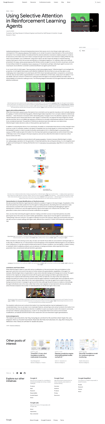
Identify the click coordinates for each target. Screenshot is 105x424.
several (21, 112)
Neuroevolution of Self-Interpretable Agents (39, 69)
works (26, 112)
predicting (25, 64)
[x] (13, 373)
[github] (24, 373)
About (68, 2)
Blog (62, 2)
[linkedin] (17, 373)
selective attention (23, 53)
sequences (35, 64)
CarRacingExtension (25, 310)
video (9, 301)
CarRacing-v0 (14, 244)
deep (17, 62)
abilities (10, 114)
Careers (56, 2)
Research (24, 2)
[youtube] (21, 373)
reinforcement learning (26, 62)
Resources (33, 2)
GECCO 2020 (18, 69)
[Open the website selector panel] (14, 2)
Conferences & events (44, 2)
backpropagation (41, 139)
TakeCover (57, 217)
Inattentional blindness (12, 51)
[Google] (9, 420)
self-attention (31, 119)
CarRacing (54, 103)
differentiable (13, 141)
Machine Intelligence (15, 325)
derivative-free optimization (48, 143)
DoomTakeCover (66, 104)
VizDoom (50, 217)
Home (7, 10)
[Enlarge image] (97, 30)
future (30, 64)
